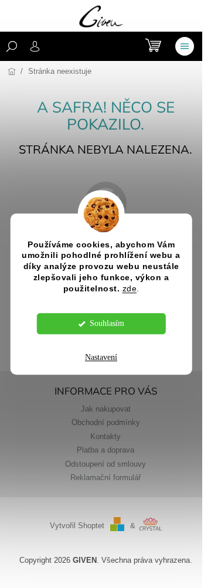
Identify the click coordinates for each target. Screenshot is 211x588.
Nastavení (101, 357)
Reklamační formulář (105, 478)
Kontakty (105, 437)
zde (129, 288)
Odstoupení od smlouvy (105, 464)
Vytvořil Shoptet (77, 526)
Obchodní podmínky (106, 423)
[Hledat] (11, 46)
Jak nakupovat (106, 409)
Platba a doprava (105, 450)
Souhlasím (107, 323)
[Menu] (184, 46)
